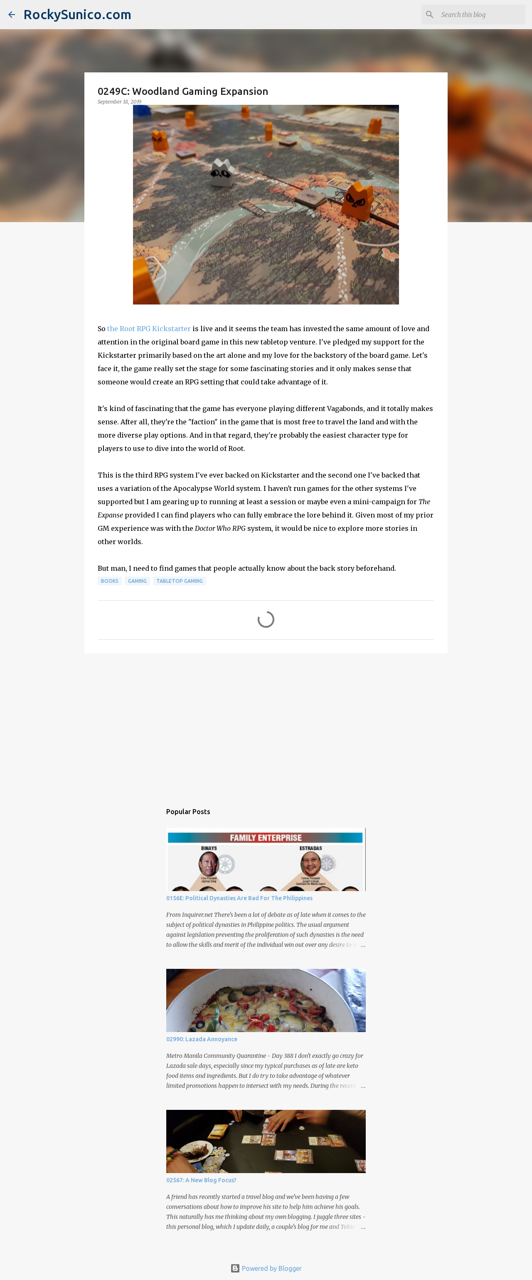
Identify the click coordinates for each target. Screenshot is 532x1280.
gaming (137, 581)
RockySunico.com (77, 14)
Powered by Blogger (271, 1268)
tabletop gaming (179, 581)
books (109, 581)
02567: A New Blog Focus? (201, 1180)
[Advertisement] (266, 724)
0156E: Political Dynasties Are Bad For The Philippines (239, 898)
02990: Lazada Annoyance (201, 1039)
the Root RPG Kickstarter (149, 328)
